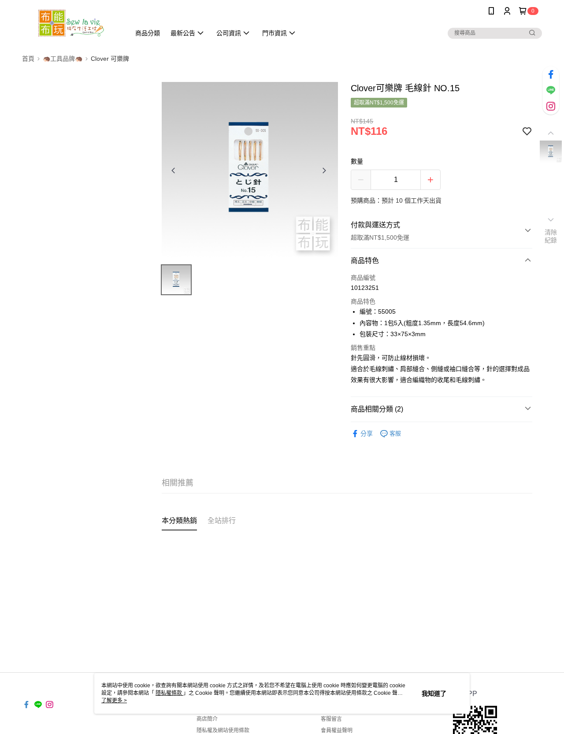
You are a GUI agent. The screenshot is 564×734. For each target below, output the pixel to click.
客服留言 (331, 719)
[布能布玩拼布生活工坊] (71, 23)
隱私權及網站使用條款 (223, 730)
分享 (366, 433)
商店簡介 (207, 719)
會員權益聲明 (336, 730)
